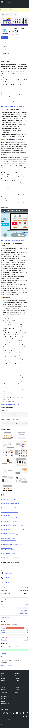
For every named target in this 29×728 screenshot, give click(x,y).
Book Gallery (24, 607)
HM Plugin (6, 577)
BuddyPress (5, 703)
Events (17, 687)
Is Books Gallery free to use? (8, 499)
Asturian (6, 709)
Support (5, 57)
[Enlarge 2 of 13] (12, 442)
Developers (4, 689)
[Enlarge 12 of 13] (26, 469)
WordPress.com (6, 696)
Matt (3, 699)
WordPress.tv (5, 692)
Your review (4, 640)
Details (4, 43)
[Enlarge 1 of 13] (12, 433)
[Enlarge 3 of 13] (12, 451)
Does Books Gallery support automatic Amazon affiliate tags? (9, 516)
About (2, 673)
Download (4, 37)
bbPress (4, 701)
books (26, 613)
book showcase (24, 610)
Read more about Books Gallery (16, 240)
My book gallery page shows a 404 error (11, 544)
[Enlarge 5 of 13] (12, 468)
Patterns (17, 680)
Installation (5, 50)
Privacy (3, 680)
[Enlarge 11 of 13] (26, 460)
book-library (20, 613)
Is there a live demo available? (8, 553)
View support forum (6, 653)
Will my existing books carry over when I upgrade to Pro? (8, 539)
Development (6, 53)
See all (26, 640)
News (2, 676)
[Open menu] (27, 2)
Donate (17, 689)
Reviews (5, 46)
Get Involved (18, 685)
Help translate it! (25, 9)
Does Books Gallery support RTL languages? (12, 529)
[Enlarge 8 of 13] (26, 433)
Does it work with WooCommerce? (10, 521)
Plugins (17, 678)
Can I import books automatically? (9, 512)
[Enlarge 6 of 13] (12, 477)
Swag (17, 692)
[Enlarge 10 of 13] (26, 451)
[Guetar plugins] (15, 14)
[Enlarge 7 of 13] (12, 486)
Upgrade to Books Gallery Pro (11, 404)
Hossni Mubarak (15, 34)
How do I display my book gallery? (10, 503)
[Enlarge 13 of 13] (26, 478)
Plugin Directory (4, 6)
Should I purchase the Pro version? (10, 557)
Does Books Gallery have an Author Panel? (12, 525)
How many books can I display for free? (11, 507)
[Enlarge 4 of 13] (12, 459)
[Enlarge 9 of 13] (26, 442)
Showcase (17, 673)
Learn (2, 685)
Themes (17, 676)
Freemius (6, 582)
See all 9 (26, 604)
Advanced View (5, 617)
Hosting (3, 678)
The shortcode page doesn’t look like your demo (8, 548)
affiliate (19, 607)
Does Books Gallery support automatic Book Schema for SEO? (9, 534)
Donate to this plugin (6, 665)
